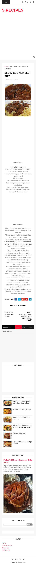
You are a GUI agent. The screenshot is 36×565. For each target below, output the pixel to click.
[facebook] (25, 2)
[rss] (22, 2)
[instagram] (33, 2)
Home (6, 66)
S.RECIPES (12, 10)
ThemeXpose (21, 562)
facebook (30, 327)
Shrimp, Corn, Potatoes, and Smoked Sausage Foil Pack (22, 426)
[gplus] (30, 2)
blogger (18, 327)
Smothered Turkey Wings (21, 409)
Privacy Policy (7, 545)
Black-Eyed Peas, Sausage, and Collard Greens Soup (21, 402)
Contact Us (6, 550)
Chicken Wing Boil (18, 434)
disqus (24, 327)
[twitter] (27, 2)
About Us (5, 548)
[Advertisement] (18, 34)
